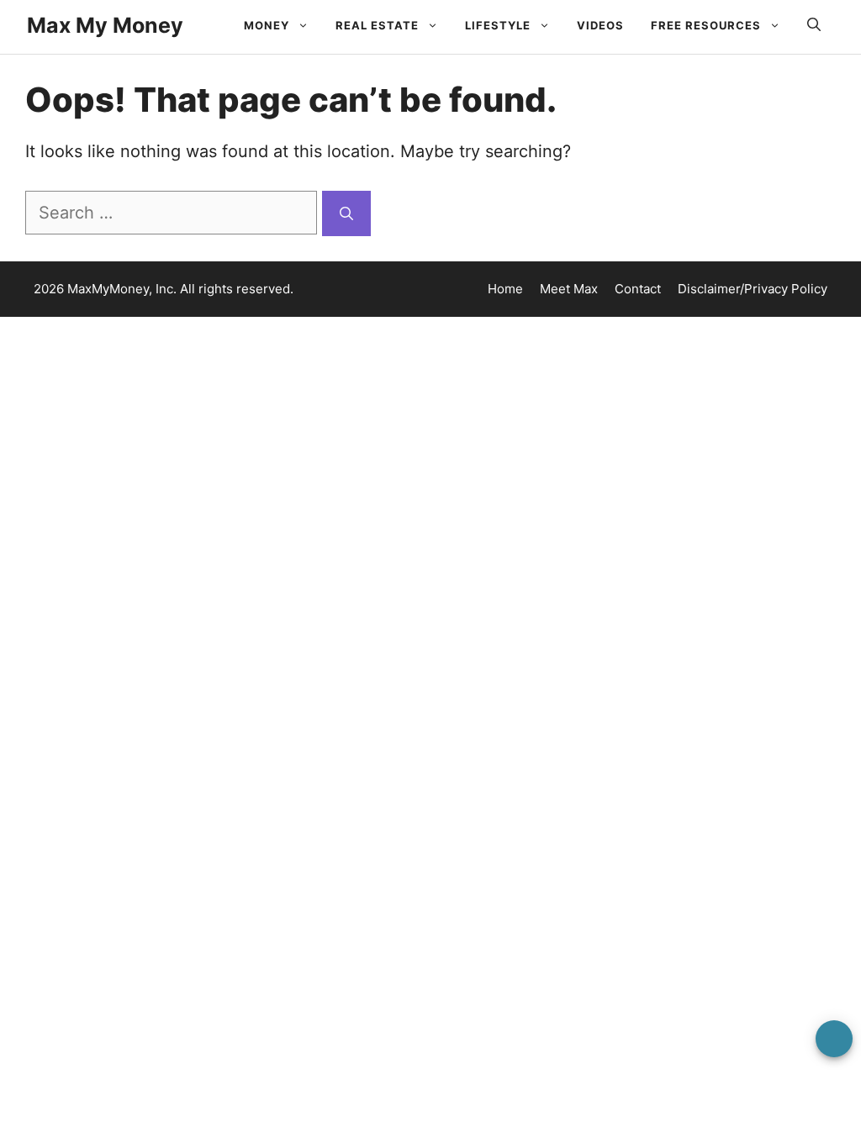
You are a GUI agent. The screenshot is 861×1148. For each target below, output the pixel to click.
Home (505, 289)
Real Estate (377, 25)
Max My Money (105, 25)
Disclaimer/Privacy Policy (752, 289)
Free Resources (706, 25)
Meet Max (569, 289)
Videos (600, 25)
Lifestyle (498, 25)
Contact (638, 289)
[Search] (346, 213)
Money (266, 25)
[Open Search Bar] (814, 25)
